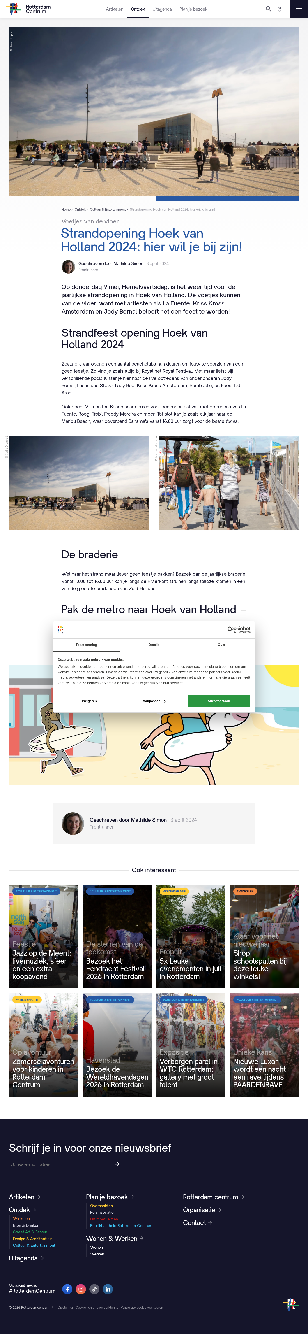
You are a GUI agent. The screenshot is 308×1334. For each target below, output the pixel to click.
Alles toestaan (219, 701)
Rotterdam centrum (210, 1197)
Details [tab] (154, 645)
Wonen (96, 1247)
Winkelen (21, 1218)
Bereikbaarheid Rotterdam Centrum (121, 1225)
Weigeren (89, 701)
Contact (194, 1222)
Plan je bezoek (193, 9)
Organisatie (199, 1209)
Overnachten (101, 1206)
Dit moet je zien (104, 1219)
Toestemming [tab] (86, 645)
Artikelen (114, 9)
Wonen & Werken (111, 1238)
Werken (97, 1254)
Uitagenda (162, 9)
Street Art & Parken (30, 1232)
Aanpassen (151, 701)
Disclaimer (65, 1307)
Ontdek (138, 9)
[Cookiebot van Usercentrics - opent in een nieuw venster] (231, 629)
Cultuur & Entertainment (34, 1245)
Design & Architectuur (32, 1238)
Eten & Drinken (26, 1225)
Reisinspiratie (102, 1212)
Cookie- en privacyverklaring (97, 1307)
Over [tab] (221, 645)
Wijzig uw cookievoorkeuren (142, 1307)
